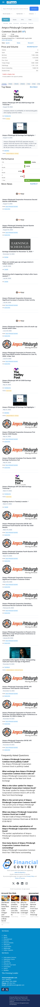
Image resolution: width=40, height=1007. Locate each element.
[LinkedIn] (22, 884)
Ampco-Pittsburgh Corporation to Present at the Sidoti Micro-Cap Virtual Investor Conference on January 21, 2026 (18, 634)
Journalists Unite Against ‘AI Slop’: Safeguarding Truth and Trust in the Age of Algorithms (18, 661)
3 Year (33, 84)
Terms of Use (24, 998)
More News (33, 87)
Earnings (8, 118)
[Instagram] (26, 884)
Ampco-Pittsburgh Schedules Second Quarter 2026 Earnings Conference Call (18, 226)
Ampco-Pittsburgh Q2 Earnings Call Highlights (19, 135)
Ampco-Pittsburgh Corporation (12, 206)
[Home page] (11, 2)
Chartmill (6, 269)
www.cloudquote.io (20, 872)
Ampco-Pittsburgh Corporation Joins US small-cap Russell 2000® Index (19, 327)
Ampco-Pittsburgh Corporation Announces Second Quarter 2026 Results (19, 200)
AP (23, 31)
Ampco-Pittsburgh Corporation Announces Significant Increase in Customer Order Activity (18, 299)
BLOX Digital (14, 1004)
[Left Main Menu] (3, 2)
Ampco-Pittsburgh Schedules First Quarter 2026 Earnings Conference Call (19, 459)
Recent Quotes (6, 13)
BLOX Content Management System (21, 1003)
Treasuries (30, 23)
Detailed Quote (32, 47)
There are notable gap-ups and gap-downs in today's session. (17, 263)
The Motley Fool (7, 116)
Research (30, 43)
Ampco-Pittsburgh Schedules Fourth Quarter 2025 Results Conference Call (19, 552)
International (23, 23)
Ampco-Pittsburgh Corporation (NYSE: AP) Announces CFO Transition (17, 741)
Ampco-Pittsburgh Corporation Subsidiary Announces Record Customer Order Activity (17, 604)
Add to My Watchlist (7, 40)
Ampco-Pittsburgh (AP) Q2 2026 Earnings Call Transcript (18, 103)
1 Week (10, 84)
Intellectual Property (19, 670)
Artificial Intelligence (10, 153)
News (10, 23)
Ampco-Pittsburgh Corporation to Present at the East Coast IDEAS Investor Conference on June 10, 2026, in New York (19, 354)
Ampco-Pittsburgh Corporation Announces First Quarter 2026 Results (18, 433)
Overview (5, 23)
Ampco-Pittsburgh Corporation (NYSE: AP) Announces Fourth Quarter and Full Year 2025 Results (17, 525)
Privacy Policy (30, 876)
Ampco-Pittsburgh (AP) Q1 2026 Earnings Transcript (16, 381)
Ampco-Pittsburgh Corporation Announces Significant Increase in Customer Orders (17, 578)
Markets (6, 19)
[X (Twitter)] (13, 884)
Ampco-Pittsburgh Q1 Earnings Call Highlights (18, 407)
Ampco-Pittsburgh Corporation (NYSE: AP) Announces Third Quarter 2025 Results (17, 687)
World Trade (8, 390)
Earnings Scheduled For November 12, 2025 (18, 251)
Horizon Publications (21, 997)
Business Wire (7, 209)
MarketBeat (6, 150)
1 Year (28, 84)
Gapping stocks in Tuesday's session (15, 501)
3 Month (23, 84)
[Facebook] (18, 884)
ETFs (22, 19)
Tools (29, 19)
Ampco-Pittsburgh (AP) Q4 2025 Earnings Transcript (16, 487)
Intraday (4, 84)
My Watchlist (20, 13)
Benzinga (6, 257)
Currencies (16, 23)
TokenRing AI (6, 667)
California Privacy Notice (21, 1000)
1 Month (16, 84)
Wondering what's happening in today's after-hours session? (19, 275)
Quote (8, 43)
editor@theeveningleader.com (15, 985)
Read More (33, 184)
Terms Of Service (20, 878)
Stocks (14, 19)
